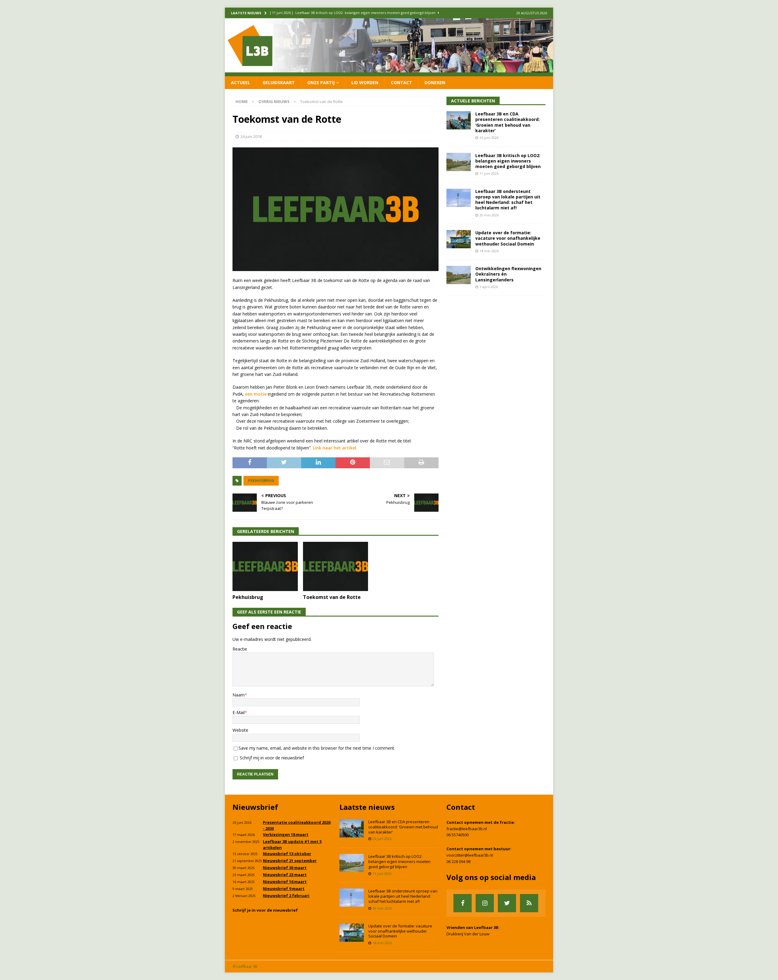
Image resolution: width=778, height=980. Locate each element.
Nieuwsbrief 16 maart (285, 881)
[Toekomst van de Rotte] (335, 566)
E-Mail (238, 712)
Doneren (435, 82)
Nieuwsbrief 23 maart (285, 874)
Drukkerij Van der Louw (467, 934)
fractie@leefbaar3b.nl (466, 828)
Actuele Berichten (473, 101)
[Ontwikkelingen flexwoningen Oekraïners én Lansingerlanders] (458, 275)
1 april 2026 (489, 286)
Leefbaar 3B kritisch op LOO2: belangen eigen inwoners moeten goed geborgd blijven (508, 161)
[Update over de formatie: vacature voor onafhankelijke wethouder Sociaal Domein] (458, 239)
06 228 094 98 (458, 861)
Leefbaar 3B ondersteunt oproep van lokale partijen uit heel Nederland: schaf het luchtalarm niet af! (507, 199)
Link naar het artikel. (335, 448)
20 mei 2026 (489, 215)
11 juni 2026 (489, 173)
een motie (256, 394)
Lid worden (364, 82)
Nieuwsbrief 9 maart (284, 888)
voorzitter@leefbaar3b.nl (469, 855)
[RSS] (529, 903)
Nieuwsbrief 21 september (290, 860)
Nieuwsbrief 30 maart (285, 867)
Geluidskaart (279, 82)
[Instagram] (485, 903)
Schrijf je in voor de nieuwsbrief (265, 910)
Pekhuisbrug (261, 480)
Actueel (240, 82)
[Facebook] (462, 903)
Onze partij (321, 82)
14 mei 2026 (489, 251)
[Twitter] (507, 903)
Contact (401, 82)
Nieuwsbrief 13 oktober (287, 853)
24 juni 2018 (251, 136)
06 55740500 (457, 834)
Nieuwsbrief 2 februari (286, 895)
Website (240, 730)
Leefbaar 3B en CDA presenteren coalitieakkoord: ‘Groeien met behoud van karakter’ (507, 122)
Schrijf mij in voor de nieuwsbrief (271, 758)
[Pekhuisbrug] (265, 566)
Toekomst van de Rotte (332, 597)
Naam (238, 695)
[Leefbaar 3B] (389, 72)
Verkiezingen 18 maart (285, 834)
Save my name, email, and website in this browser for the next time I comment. (317, 748)
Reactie (239, 649)
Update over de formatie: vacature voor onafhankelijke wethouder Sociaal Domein (507, 238)
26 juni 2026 (489, 137)
